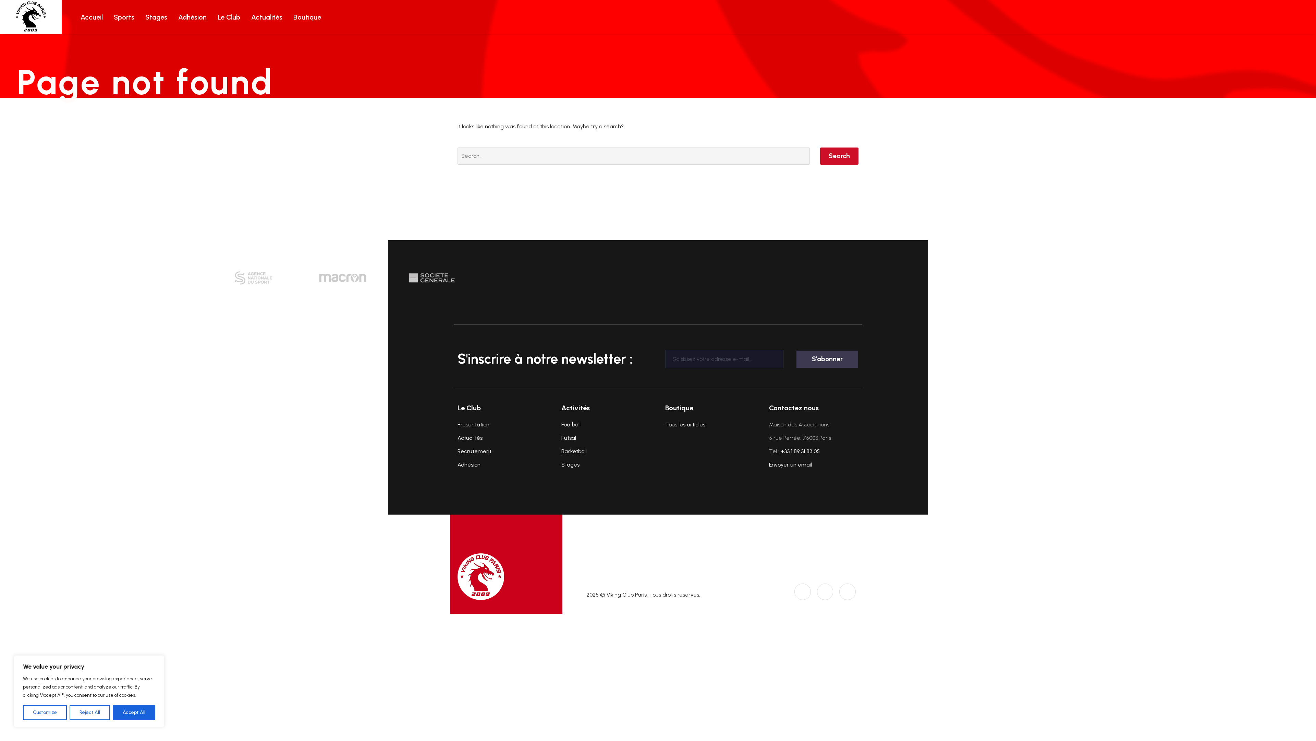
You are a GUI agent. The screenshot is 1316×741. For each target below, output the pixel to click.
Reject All (90, 712)
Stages (156, 17)
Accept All (134, 712)
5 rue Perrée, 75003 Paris (800, 438)
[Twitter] (825, 592)
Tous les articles (685, 424)
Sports (124, 17)
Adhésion (192, 17)
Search (839, 156)
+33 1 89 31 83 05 (800, 451)
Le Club (229, 17)
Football (571, 424)
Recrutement (474, 451)
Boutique (307, 17)
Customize (45, 712)
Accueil (92, 17)
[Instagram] (802, 592)
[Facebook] (847, 592)
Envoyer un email (790, 464)
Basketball (574, 451)
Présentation (473, 424)
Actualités (266, 17)
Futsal (568, 438)
